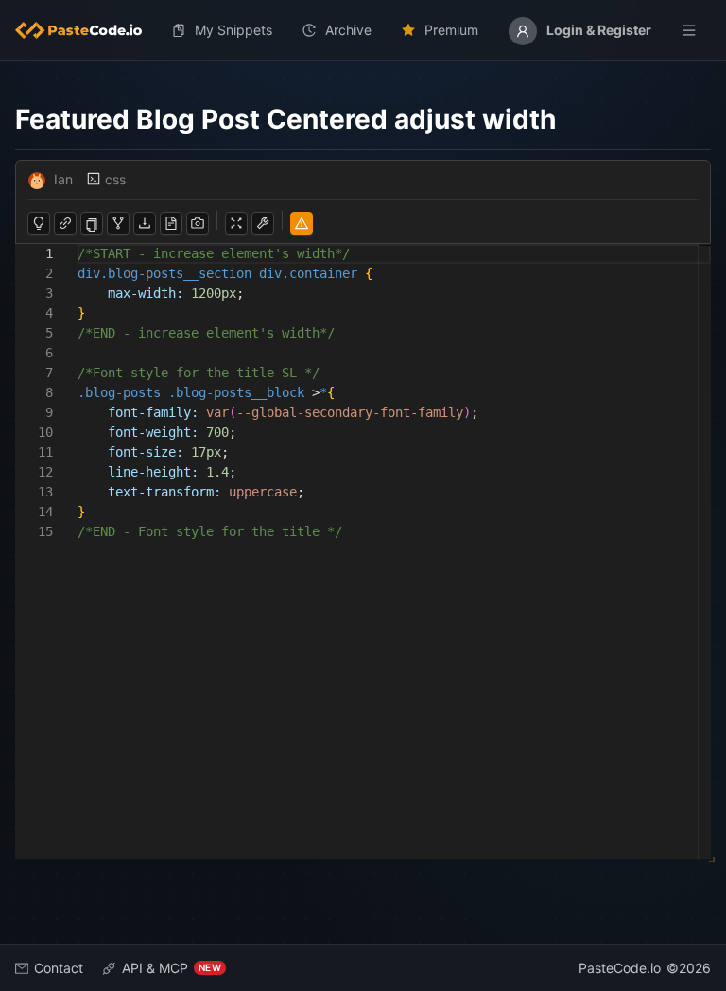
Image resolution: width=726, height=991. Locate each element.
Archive (348, 30)
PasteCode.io (620, 968)
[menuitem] (86, 30)
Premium (451, 30)
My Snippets (233, 30)
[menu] (363, 30)
